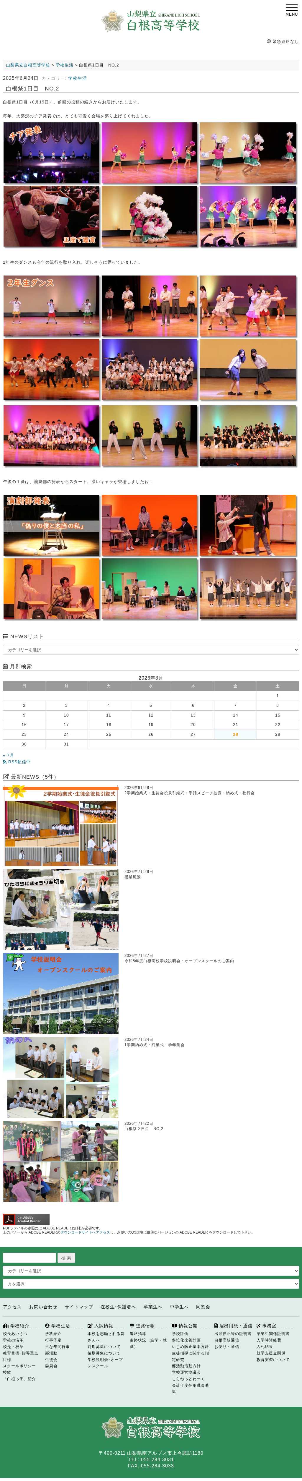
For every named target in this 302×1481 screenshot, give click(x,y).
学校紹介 (19, 1325)
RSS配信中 (19, 762)
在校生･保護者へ (118, 1306)
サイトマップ (79, 1306)
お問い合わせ (43, 1306)
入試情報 (103, 1325)
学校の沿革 (13, 1340)
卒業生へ (153, 1306)
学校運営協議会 (186, 1372)
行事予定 (53, 1340)
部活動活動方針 (186, 1366)
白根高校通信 (226, 1340)
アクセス (12, 1306)
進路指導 (138, 1333)
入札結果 (265, 1346)
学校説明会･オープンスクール (105, 1362)
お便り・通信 (226, 1346)
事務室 (268, 1325)
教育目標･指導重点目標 (20, 1356)
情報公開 (187, 1325)
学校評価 (180, 1333)
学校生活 (77, 78)
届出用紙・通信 (235, 1325)
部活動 (51, 1353)
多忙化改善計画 (186, 1340)
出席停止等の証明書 (233, 1333)
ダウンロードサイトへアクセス (85, 1232)
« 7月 (8, 755)
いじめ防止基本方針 (190, 1346)
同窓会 (203, 1306)
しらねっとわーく (188, 1379)
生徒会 (51, 1359)
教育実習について (273, 1359)
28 (235, 734)
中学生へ (179, 1306)
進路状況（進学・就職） (148, 1343)
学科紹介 (53, 1333)
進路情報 (144, 1325)
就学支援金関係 (271, 1353)
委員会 (51, 1366)
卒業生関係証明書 (273, 1333)
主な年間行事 (57, 1346)
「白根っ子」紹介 (19, 1379)
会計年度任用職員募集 (190, 1388)
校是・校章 (13, 1346)
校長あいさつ (15, 1333)
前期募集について (104, 1346)
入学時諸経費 (269, 1340)
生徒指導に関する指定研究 (190, 1356)
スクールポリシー (19, 1366)
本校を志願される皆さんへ (106, 1336)
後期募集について (104, 1353)
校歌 (7, 1372)
